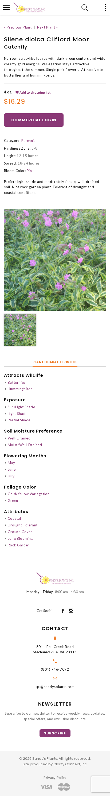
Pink (30, 171)
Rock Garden (19, 545)
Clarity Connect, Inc (70, 764)
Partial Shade (19, 420)
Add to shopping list (35, 92)
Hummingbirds (20, 389)
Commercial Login (33, 120)
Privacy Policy (55, 777)
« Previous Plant (18, 27)
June (12, 469)
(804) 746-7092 (55, 669)
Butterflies (17, 382)
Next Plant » (47, 27)
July (11, 476)
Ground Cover (20, 532)
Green (13, 500)
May (11, 463)
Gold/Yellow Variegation (29, 494)
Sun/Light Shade (21, 407)
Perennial (29, 140)
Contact (55, 628)
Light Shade (18, 413)
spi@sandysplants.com (55, 687)
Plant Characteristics (55, 362)
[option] (55, 260)
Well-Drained (19, 438)
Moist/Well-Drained (25, 445)
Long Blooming (20, 538)
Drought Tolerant (23, 525)
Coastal (14, 518)
